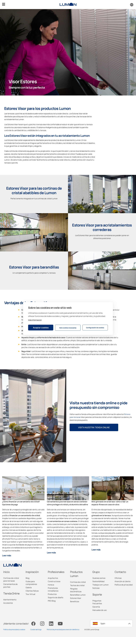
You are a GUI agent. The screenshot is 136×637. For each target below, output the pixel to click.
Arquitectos (53, 578)
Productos (52, 594)
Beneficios (74, 601)
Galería (29, 587)
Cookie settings (35, 629)
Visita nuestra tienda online (94, 427)
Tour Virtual (30, 594)
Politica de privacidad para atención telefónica (63, 629)
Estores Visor (75, 598)
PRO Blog (52, 600)
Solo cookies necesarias (67, 328)
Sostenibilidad (98, 581)
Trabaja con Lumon (100, 584)
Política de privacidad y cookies (14, 629)
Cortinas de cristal (78, 582)
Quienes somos (98, 578)
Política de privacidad (124, 584)
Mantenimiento (9, 599)
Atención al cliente (122, 581)
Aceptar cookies (41, 327)
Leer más (6, 555)
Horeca (51, 584)
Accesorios (8, 603)
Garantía (96, 606)
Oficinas (118, 578)
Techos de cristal (77, 585)
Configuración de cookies (95, 327)
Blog (27, 578)
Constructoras (54, 581)
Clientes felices (32, 591)
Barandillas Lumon (78, 595)
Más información (35, 320)
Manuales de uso (99, 610)
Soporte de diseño (55, 597)
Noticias (95, 588)
